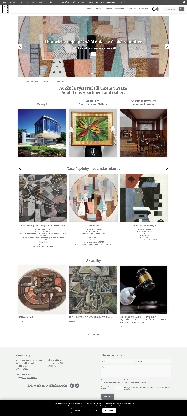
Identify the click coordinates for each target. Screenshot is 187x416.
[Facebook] (72, 385)
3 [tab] (95, 73)
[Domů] (6, 9)
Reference (119, 9)
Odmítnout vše (93, 410)
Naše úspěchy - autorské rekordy (93, 169)
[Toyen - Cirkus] (93, 198)
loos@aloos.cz (27, 375)
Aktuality (131, 9)
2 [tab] (92, 73)
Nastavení (77, 410)
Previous (20, 46)
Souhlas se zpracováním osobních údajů (116, 380)
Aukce (89, 9)
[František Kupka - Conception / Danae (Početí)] (43, 198)
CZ (154, 9)
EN (158, 9)
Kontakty (143, 9)
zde (149, 382)
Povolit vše (109, 410)
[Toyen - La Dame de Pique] (144, 198)
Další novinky (93, 335)
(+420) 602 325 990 (29, 378)
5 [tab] (101, 73)
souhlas (80, 403)
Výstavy (99, 9)
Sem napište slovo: (105, 388)
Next (167, 46)
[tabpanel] (93, 46)
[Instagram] (77, 385)
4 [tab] (98, 73)
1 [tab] (89, 73)
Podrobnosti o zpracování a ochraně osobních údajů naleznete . (127, 382)
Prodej (109, 9)
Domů (20, 81)
